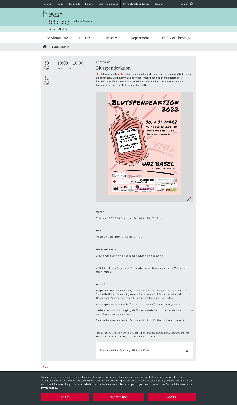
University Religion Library (136, 4)
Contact (158, 4)
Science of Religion (58, 29)
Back (45, 367)
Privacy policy (49, 387)
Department (140, 37)
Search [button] (184, 4)
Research (112, 37)
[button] (189, 199)
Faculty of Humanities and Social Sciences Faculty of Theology (70, 22)
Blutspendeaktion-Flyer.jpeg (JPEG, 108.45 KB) (125, 350)
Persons (89, 4)
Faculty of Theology (175, 37)
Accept (171, 397)
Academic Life (57, 37)
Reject (65, 397)
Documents (74, 4)
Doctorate (86, 37)
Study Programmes (108, 4)
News (60, 4)
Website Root (45, 46)
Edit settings (118, 397)
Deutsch (48, 4)
